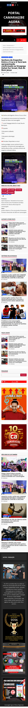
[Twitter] (18, 5)
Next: (14, 210)
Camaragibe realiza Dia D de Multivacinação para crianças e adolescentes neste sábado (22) (12, 299)
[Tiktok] (15, 5)
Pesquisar (4, 371)
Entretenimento (5, 57)
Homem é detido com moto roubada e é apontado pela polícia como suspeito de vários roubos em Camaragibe (4, 248)
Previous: (12, 202)
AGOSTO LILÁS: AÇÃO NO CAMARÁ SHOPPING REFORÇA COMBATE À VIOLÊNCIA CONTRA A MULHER (4, 233)
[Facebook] (8, 5)
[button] (2, 40)
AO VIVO (23, 40)
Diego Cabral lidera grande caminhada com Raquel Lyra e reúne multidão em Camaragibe (4, 225)
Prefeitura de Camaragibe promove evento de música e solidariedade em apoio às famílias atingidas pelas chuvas (13, 323)
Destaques (5, 271)
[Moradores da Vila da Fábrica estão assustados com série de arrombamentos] (14, 510)
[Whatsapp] (20, 5)
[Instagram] (10, 5)
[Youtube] (13, 5)
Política (9, 469)
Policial (9, 516)
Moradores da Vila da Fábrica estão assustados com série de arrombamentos (4, 240)
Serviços (10, 57)
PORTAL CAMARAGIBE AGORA (14, 17)
